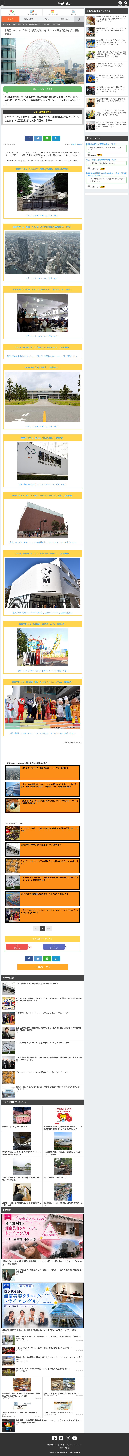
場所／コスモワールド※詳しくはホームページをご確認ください (42, 671)
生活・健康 (12, 24)
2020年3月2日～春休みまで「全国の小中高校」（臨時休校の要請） (42, 169)
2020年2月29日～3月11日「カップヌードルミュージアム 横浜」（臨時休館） (42, 496)
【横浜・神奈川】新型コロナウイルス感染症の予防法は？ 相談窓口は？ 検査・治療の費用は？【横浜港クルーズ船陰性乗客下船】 (49, 785)
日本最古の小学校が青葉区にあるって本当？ (101, 144)
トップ (10, 19)
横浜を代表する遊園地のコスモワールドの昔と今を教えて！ (44, 894)
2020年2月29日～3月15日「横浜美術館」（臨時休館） (42, 438)
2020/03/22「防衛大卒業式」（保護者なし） (42, 367)
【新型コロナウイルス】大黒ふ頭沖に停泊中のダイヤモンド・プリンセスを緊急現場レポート (49, 802)
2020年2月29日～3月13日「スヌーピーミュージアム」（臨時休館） (42, 553)
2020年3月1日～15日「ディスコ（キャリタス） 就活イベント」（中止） (42, 289)
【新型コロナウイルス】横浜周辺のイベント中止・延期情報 (44, 768)
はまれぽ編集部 (76, 144)
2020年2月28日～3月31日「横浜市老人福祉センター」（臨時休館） (42, 347)
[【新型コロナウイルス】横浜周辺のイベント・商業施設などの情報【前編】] (56, 138)
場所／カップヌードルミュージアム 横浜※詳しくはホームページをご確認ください (42, 542)
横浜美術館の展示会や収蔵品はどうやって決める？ (41, 845)
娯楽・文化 (65, 19)
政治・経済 (28, 19)
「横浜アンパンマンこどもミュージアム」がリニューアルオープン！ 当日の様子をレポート (49, 911)
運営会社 (50, 1445)
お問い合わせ (64, 1448)
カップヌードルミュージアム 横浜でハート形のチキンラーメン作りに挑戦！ (49, 862)
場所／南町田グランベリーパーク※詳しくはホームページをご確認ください (43, 613)
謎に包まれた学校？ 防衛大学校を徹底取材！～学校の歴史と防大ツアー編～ (49, 829)
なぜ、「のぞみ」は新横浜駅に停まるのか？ (101, 160)
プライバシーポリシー (74, 1445)
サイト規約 (60, 1445)
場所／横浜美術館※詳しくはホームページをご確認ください (42, 484)
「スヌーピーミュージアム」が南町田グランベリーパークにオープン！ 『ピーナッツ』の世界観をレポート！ (49, 879)
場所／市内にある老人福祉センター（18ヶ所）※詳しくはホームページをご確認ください (42, 356)
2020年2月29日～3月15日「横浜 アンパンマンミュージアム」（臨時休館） (42, 682)
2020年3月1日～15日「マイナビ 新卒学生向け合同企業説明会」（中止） (42, 227)
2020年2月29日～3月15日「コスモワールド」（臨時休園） (42, 624)
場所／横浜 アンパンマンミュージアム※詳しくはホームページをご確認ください (42, 733)
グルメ (46, 19)
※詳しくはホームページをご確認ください (42, 216)
